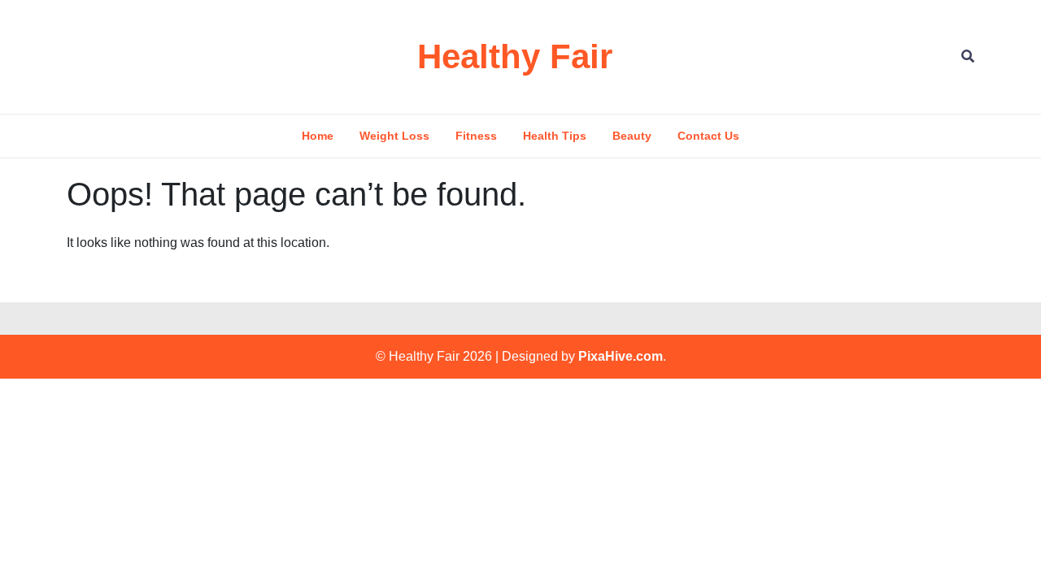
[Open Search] (967, 56)
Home (317, 135)
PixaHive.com (620, 356)
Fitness (476, 135)
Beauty (631, 135)
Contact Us (708, 135)
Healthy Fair (514, 56)
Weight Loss (394, 135)
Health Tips (554, 135)
